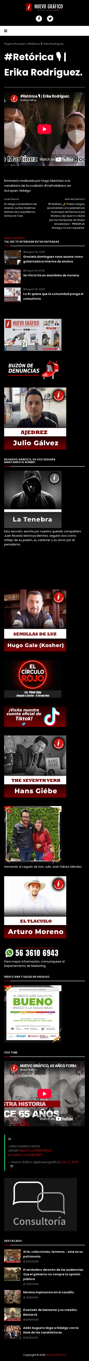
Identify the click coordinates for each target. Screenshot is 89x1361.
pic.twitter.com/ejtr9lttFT (25, 1155)
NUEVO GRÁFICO (56, 1355)
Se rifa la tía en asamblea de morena (51, 275)
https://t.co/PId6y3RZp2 (35, 1150)
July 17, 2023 (69, 1162)
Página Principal (14, 44)
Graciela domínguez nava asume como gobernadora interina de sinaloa (53, 259)
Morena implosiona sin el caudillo (48, 1292)
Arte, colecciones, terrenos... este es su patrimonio (53, 1254)
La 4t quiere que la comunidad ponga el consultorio (53, 296)
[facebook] (39, 19)
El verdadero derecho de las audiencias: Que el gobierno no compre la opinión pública (53, 1274)
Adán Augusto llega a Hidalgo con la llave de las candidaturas (50, 1330)
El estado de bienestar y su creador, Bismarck (50, 1312)
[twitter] (50, 19)
